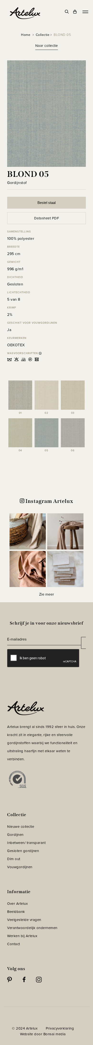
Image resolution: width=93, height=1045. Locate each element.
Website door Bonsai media (43, 1034)
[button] (28, 531)
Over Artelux (17, 903)
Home (25, 34)
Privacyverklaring (60, 1028)
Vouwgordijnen (19, 867)
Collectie (43, 34)
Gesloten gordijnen (23, 850)
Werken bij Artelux (22, 936)
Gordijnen (15, 834)
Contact (13, 944)
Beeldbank (16, 911)
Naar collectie (46, 45)
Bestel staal (46, 203)
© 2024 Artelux (24, 1028)
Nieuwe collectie (20, 826)
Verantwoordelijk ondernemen (32, 927)
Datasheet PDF (46, 218)
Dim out (13, 859)
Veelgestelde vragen (24, 919)
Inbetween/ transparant (26, 842)
